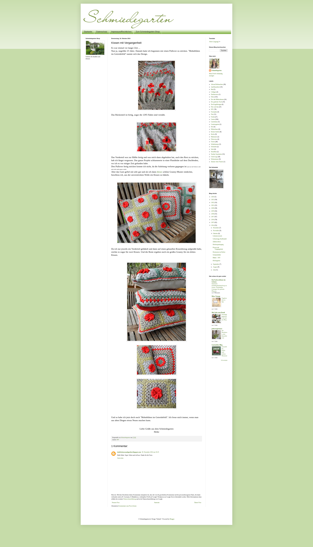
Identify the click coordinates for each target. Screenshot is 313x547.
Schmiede (214, 147)
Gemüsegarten (215, 124)
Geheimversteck (217, 236)
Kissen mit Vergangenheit (218, 248)
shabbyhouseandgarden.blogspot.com (129, 452)
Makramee (214, 137)
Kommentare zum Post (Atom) (127, 506)
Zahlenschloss (217, 242)
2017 (213, 217)
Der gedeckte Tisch (216, 102)
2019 (213, 211)
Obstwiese (214, 139)
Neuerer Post (115, 502)
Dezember (216, 228)
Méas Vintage (216, 296)
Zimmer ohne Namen (217, 162)
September (216, 264)
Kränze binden (215, 132)
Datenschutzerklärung (129, 499)
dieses (159, 172)
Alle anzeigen (224, 360)
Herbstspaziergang (218, 244)
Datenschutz (101, 32)
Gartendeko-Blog (217, 345)
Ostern (213, 142)
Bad (212, 89)
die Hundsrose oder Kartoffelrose (224, 334)
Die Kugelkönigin (216, 104)
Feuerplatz (214, 112)
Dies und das (214, 107)
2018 (213, 214)
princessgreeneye (217, 328)
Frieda (213, 117)
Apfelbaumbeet (215, 87)
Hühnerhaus (214, 129)
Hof (212, 127)
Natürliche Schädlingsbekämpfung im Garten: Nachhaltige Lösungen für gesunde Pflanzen (219, 287)
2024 (213, 197)
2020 (213, 208)
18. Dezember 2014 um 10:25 (150, 452)
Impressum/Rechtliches (121, 32)
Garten (213, 119)
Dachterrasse (214, 94)
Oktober (215, 233)
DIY (118, 439)
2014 (213, 225)
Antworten (120, 458)
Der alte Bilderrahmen (217, 99)
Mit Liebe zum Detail (218, 312)
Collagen (213, 92)
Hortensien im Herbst (219, 252)
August (215, 267)
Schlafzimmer (215, 144)
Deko (212, 97)
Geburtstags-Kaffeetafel (220, 239)
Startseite (88, 32)
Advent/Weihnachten (217, 84)
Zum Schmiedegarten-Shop (148, 32)
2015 (213, 222)
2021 (213, 205)
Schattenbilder (217, 255)
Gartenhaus (214, 122)
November (216, 230)
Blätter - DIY (216, 258)
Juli (214, 270)
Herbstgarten (216, 260)
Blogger (172, 519)
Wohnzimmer (215, 159)
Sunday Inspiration (216, 154)
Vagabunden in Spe (224, 300)
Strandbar (214, 152)
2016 (213, 219)
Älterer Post (197, 502)
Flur (212, 114)
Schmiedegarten (217, 70)
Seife (212, 149)
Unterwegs (214, 157)
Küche (213, 134)
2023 (213, 199)
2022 (213, 202)
